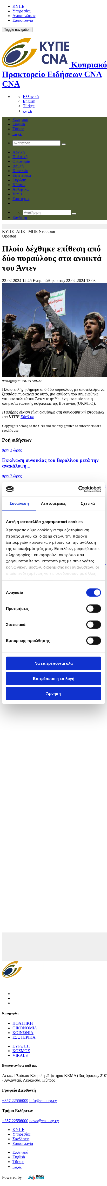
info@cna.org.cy (43, 1100)
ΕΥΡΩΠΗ (21, 1046)
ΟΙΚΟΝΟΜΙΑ (24, 1028)
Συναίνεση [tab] (19, 503)
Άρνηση (53, 693)
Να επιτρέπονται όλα (54, 663)
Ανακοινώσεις (24, 15)
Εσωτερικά (21, 175)
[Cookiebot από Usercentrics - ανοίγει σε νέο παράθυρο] (78, 489)
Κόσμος (19, 184)
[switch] (93, 609)
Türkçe (29, 106)
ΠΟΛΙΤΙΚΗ (22, 1023)
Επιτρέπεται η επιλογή (53, 678)
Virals (17, 194)
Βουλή (18, 166)
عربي (27, 111)
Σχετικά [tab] (88, 503)
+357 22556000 (15, 1121)
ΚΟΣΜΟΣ (21, 1051)
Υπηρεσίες (21, 11)
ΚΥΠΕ (18, 6)
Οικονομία (21, 161)
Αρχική (18, 152)
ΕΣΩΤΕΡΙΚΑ (24, 1037)
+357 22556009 (15, 1100)
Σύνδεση (27, 417)
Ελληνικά (31, 96)
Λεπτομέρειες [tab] (53, 503)
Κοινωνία (20, 171)
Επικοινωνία (22, 20)
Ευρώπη (19, 180)
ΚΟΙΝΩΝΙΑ (23, 1032)
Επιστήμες (21, 198)
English (29, 101)
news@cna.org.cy (44, 1121)
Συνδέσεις (20, 1139)
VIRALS (20, 1055)
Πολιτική (20, 157)
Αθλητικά (20, 189)
